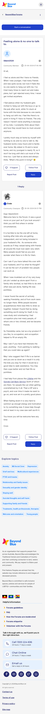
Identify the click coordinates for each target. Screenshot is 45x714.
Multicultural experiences (28, 472)
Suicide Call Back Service (15, 381)
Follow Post (33, 168)
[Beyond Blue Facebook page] (6, 675)
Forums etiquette (14, 621)
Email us (17, 663)
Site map (6, 709)
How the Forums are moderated (21, 617)
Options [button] (41, 14)
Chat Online (19, 652)
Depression (32, 466)
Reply (33, 175)
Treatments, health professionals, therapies (21, 509)
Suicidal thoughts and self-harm (16, 498)
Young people (32, 514)
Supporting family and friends (15, 503)
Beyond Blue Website (11, 542)
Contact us (7, 692)
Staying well (8, 493)
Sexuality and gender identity (15, 488)
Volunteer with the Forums (18, 626)
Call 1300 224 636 (22, 642)
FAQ (8, 612)
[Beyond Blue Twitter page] (28, 675)
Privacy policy (8, 703)
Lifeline (30, 378)
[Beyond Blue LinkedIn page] (36, 675)
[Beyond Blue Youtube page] (14, 675)
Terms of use (8, 697)
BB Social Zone (18, 466)
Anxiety (6, 466)
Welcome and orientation (13, 514)
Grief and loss (8, 472)
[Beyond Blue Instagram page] (21, 675)
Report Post (11, 174)
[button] (6, 167)
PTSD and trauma (10, 477)
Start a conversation (22, 27)
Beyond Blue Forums (9, 4)
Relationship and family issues (15, 482)
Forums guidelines (14, 608)
